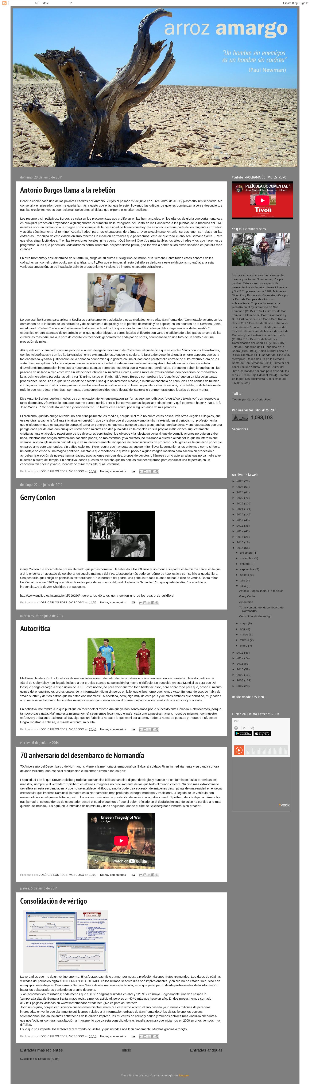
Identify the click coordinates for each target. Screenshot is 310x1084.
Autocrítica (35, 628)
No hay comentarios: (113, 471)
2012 (240, 658)
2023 (240, 497)
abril (243, 629)
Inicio (126, 1050)
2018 (240, 525)
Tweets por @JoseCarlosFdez (251, 399)
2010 (240, 669)
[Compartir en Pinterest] (157, 471)
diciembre (246, 552)
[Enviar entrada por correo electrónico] (133, 471)
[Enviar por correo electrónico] (141, 471)
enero (244, 645)
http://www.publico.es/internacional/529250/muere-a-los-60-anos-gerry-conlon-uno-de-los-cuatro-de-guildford (97, 595)
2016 (240, 536)
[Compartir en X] (149, 471)
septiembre (247, 569)
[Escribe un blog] (145, 471)
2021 (240, 509)
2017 (240, 531)
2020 (240, 514)
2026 (240, 481)
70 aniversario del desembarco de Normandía (82, 755)
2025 (240, 486)
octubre (245, 563)
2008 (240, 680)
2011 (240, 663)
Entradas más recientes (41, 1050)
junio (243, 586)
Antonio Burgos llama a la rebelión (67, 190)
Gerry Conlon (37, 497)
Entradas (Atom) (48, 1058)
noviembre (247, 558)
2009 (240, 674)
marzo (244, 634)
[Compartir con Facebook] (153, 471)
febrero (245, 640)
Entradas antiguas (206, 1050)
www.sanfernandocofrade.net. (81, 1003)
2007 (240, 686)
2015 (240, 542)
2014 (240, 547)
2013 (240, 652)
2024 (240, 492)
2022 (240, 503)
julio (243, 580)
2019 (240, 520)
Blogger (184, 1075)
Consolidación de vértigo (53, 901)
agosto (245, 574)
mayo (244, 623)
